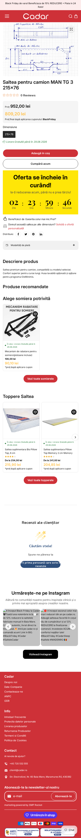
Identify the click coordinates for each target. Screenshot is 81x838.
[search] (70, 16)
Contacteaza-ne (13, 691)
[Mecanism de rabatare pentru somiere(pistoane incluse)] (21, 322)
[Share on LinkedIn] (41, 234)
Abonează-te (63, 796)
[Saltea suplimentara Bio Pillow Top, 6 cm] (21, 420)
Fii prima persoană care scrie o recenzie (40, 564)
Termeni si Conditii (15, 735)
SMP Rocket (35, 805)
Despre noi (10, 682)
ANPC (7, 696)
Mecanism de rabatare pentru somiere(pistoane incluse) (21, 353)
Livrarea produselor (15, 726)
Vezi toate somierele (40, 378)
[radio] (9, 134)
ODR (6, 700)
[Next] (75, 437)
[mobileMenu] (7, 16)
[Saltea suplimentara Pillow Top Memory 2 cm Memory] (60, 420)
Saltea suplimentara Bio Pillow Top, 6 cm (21, 451)
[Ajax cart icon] (76, 16)
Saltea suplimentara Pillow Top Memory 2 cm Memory (58, 451)
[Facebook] (18, 234)
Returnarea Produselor (17, 730)
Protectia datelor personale (20, 721)
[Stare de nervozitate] (26, 234)
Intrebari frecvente (15, 716)
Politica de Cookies (15, 740)
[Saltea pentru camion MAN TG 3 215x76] (71, 29)
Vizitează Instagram (40, 654)
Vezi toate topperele (40, 480)
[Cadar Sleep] (36, 16)
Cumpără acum (40, 163)
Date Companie (13, 686)
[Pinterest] (33, 234)
